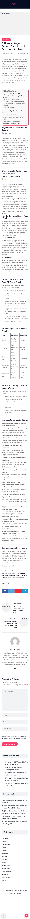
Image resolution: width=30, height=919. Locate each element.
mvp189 (4, 859)
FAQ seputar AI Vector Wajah (11, 121)
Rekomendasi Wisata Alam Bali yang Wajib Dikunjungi (15, 801)
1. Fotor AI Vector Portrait (11, 99)
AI (22, 66)
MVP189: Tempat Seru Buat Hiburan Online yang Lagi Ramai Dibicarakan (15, 807)
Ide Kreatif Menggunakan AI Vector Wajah (13, 118)
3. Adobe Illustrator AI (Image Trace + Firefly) (14, 104)
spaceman (5, 874)
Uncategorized (6, 877)
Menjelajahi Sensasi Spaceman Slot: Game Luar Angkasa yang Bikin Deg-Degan (15, 812)
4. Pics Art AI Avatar (10, 107)
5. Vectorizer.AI (8, 109)
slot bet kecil (6, 865)
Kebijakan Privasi (22, 890)
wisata (4, 880)
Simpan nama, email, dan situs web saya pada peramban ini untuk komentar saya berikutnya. (14, 737)
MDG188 (4, 856)
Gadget (4, 847)
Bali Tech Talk (9, 53)
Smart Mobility (6, 871)
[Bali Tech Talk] (15, 4)
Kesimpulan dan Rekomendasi (11, 123)
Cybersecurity (6, 844)
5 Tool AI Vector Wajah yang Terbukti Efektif (13, 97)
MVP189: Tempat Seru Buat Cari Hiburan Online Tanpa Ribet (14, 823)
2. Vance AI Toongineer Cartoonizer (14, 101)
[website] (15, 668)
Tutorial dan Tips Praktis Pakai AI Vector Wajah (12, 112)
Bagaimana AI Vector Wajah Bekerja (13, 94)
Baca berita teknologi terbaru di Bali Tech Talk (14, 575)
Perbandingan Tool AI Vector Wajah (13, 115)
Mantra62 (5, 853)
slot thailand (6, 868)
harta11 (4, 850)
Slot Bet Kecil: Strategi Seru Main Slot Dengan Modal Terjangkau (13, 817)
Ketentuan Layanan (15, 893)
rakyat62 (4, 862)
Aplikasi (4, 841)
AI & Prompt (6, 39)
